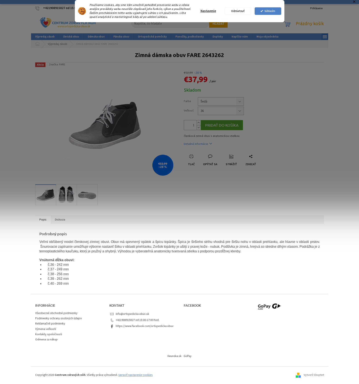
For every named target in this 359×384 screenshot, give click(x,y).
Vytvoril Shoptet (314, 375)
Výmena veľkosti (45, 329)
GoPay (188, 356)
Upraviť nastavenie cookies (135, 375)
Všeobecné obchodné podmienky (56, 313)
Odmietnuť (238, 11)
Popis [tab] (43, 220)
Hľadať (218, 23)
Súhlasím (269, 11)
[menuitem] (45, 36)
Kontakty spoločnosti (48, 334)
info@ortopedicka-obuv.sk (132, 314)
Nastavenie (208, 11)
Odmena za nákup (46, 339)
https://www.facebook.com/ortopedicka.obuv (145, 326)
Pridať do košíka (221, 125)
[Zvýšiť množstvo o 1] (199, 122)
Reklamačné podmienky (50, 324)
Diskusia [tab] (60, 220)
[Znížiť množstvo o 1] (199, 127)
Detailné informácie (196, 144)
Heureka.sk (174, 356)
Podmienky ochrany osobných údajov (58, 318)
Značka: (57, 64)
